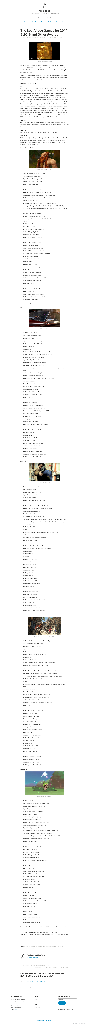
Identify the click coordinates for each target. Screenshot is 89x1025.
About (31, 22)
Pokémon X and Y (24, 948)
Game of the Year (32, 37)
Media (57, 22)
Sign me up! (62, 1003)
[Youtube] (47, 17)
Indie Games (42, 37)
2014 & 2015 (28, 946)
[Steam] (50, 17)
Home (26, 22)
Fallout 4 (50, 946)
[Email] (41, 17)
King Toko (44, 10)
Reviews (50, 22)
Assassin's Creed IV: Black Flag (40, 946)
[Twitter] (44, 17)
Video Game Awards (35, 948)
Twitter (24, 1003)
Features (43, 22)
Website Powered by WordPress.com (44, 1020)
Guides (63, 22)
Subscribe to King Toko (64, 996)
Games (37, 37)
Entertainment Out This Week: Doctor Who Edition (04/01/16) (35, 966)
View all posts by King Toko (32, 957)
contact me (17, 1009)
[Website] (38, 17)
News (36, 22)
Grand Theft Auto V (58, 946)
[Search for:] (41, 999)
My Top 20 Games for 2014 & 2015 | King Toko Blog (39, 981)
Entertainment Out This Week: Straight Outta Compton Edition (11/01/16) (51, 968)
